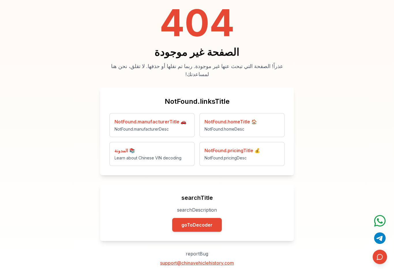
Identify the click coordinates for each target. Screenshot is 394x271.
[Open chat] (380, 221)
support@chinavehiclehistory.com (197, 263)
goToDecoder (197, 225)
